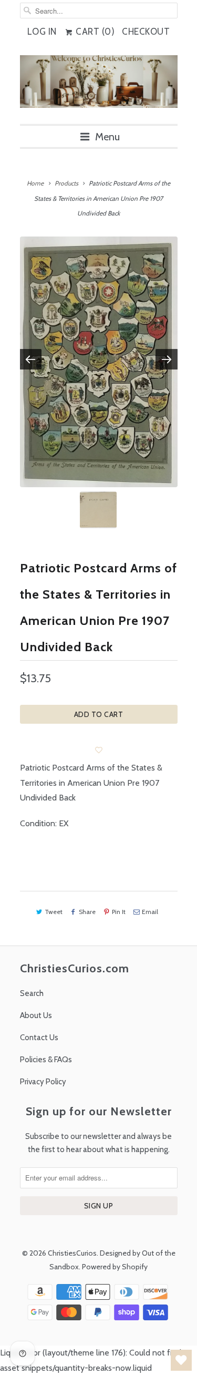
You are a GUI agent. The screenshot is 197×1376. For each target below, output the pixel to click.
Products (66, 183)
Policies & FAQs (46, 1059)
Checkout (146, 31)
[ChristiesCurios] (99, 85)
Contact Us (39, 1037)
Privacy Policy (43, 1081)
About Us (36, 1015)
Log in (42, 31)
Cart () (94, 31)
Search (32, 993)
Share (87, 912)
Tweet (54, 912)
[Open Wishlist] (181, 1360)
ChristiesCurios (72, 1253)
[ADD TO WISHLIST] (99, 750)
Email (150, 912)
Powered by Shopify (115, 1266)
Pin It (119, 912)
